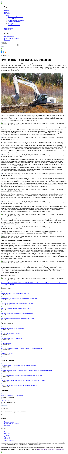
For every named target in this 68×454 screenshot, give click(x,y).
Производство (8, 28)
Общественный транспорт (16, 20)
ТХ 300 (20, 283)
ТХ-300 (10, 283)
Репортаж (7, 13)
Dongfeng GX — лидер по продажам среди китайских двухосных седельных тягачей (26, 370)
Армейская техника (14, 25)
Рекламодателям (9, 36)
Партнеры (7, 40)
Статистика (7, 29)
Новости (6, 12)
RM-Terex (11, 284)
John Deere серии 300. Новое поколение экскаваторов (17, 313)
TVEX (3, 284)
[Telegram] (3, 52)
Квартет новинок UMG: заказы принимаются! (15, 293)
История (10, 23)
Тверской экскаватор (38, 283)
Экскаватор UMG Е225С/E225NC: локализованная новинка (19, 298)
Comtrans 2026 (5, 400)
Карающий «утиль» (7, 353)
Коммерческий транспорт (15, 17)
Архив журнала (9, 440)
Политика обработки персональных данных (50, 449)
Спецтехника (12, 18)
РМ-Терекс (48, 283)
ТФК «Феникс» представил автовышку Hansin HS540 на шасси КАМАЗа (23, 380)
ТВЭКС (29, 283)
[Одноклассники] (5, 52)
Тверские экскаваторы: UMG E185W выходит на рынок (18, 303)
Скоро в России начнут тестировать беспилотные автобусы (19, 385)
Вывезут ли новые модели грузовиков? (12, 328)
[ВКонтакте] (1, 52)
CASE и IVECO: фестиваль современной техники (16, 308)
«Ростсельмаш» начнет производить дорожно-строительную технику (21, 375)
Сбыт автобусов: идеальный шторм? (12, 338)
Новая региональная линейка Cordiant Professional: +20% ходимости (21, 348)
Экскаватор (4, 283)
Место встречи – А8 (7, 343)
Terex (6, 284)
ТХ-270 (15, 283)
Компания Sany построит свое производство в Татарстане (18, 365)
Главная (6, 10)
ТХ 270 (25, 283)
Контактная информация (11, 38)
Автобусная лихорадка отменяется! (11, 333)
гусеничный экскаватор (59, 283)
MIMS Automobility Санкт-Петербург (12, 395)
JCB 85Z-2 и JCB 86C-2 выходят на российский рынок (17, 318)
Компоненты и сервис (14, 21)
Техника (6, 15)
